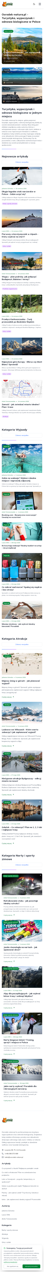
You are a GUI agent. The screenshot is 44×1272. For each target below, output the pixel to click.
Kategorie (7, 1225)
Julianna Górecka (7, 188)
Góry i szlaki (8, 31)
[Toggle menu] (39, 4)
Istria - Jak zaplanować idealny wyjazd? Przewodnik (21, 1199)
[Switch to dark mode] (34, 4)
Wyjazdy (6, 70)
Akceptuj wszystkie (31, 1266)
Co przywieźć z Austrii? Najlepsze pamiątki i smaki (20, 1168)
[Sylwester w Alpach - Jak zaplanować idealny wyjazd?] (22, 95)
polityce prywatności (10, 1262)
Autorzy (6, 1206)
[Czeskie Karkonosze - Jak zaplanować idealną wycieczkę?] (22, 46)
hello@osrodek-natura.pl (14, 1157)
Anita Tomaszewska (8, 273)
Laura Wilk (5, 231)
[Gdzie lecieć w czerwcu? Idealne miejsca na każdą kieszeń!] (22, 76)
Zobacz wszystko (22, 162)
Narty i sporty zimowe (10, 203)
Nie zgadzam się (12, 1266)
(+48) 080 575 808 (11, 1154)
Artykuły (6, 1163)
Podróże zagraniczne (10, 289)
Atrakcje (5, 416)
